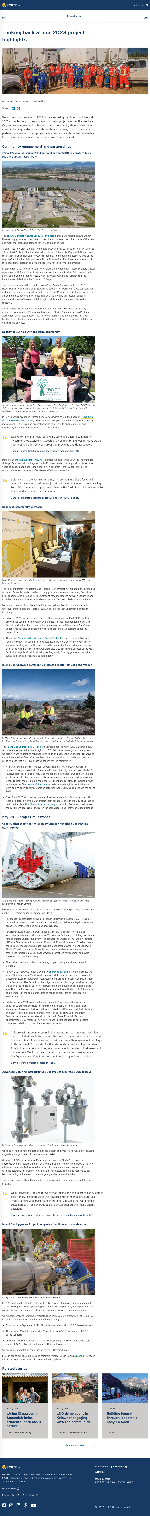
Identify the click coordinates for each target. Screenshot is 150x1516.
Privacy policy (8, 1495)
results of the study (37, 784)
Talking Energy (74, 16)
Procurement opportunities (109, 1466)
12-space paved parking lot (44, 804)
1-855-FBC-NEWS (104, 1482)
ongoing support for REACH (29, 459)
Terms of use (29, 1495)
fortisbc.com (139, 5)
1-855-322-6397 (124, 1482)
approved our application (62, 971)
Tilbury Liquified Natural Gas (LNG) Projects (30, 235)
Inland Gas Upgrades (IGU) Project (25, 746)
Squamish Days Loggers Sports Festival (39, 638)
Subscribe (78, 1356)
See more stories (75, 1445)
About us (100, 1471)
